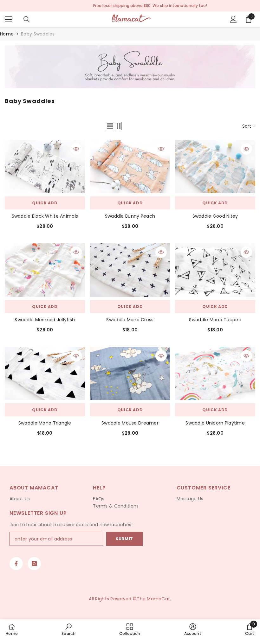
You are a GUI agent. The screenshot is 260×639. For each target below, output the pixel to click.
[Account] (233, 19)
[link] (130, 66)
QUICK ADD (44, 203)
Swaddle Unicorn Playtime (215, 423)
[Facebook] (16, 563)
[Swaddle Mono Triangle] (45, 373)
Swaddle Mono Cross (129, 319)
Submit (124, 538)
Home (7, 34)
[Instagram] (34, 563)
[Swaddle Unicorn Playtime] (215, 373)
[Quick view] (76, 149)
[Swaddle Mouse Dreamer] (130, 373)
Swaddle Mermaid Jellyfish (45, 319)
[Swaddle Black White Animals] (45, 166)
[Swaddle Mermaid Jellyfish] (45, 270)
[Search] (26, 19)
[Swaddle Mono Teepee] (215, 270)
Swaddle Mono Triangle (44, 423)
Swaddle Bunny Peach (130, 216)
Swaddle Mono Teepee (215, 319)
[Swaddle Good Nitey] (215, 166)
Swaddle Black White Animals (45, 216)
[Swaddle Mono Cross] (130, 270)
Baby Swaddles (38, 34)
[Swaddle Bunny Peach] (130, 166)
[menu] (8, 19)
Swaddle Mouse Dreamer (130, 423)
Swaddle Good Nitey (215, 216)
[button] (110, 126)
